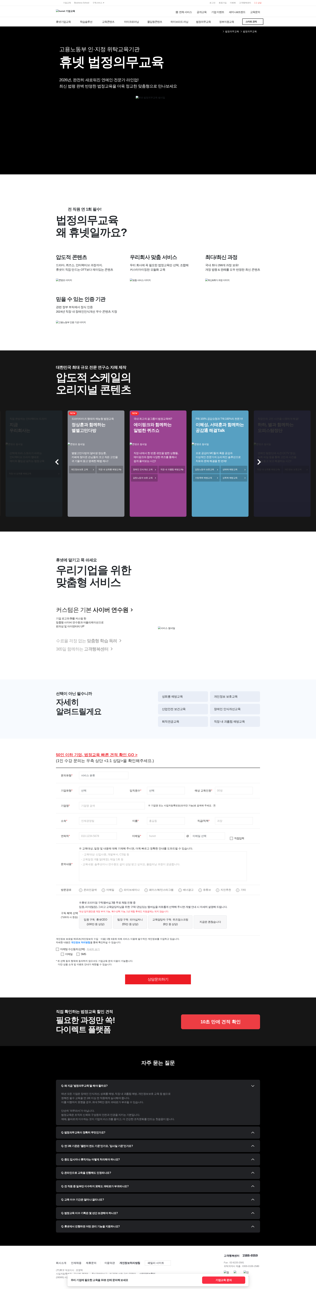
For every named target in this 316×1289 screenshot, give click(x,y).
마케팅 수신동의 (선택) (72, 949)
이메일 (110, 889)
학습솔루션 (86, 21)
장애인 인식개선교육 (227, 709)
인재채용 (76, 1263)
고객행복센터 (245, 3)
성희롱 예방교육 (172, 696)
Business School (81, 3)
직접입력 (239, 838)
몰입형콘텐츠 (154, 21)
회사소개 (61, 1263)
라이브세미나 (132, 889)
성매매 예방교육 (230, 469)
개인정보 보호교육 (293, 469)
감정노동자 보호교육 (204, 469)
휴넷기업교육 (63, 21)
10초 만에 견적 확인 (220, 1021)
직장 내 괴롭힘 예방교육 (171, 469)
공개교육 (202, 12)
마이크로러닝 (131, 21)
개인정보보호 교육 (79, 469)
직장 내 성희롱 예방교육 (20, 473)
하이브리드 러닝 (179, 21)
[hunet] (61, 1254)
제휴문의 (91, 1263)
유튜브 (207, 889)
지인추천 (226, 889)
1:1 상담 (258, 3)
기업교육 (67, 3)
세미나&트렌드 (237, 12)
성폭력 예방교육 (230, 478)
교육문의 (255, 12)
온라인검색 (90, 889)
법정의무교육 (203, 21)
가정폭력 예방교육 (203, 478)
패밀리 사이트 (156, 1263)
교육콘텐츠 (108, 21)
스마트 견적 (251, 21)
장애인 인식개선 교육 (143, 469)
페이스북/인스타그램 (161, 889)
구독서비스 (97, 3)
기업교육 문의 (224, 1280)
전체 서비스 (185, 12)
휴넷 (56, 2)
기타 (243, 889)
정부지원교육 (226, 21)
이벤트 (233, 3)
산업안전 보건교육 (174, 709)
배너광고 (188, 889)
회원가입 (223, 3)
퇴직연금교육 (170, 721)
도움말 (214, 805)
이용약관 (110, 1263)
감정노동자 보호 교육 (143, 478)
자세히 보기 (93, 949)
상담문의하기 (158, 979)
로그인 (212, 3)
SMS (83, 954)
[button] (258, 462)
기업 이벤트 (217, 12)
